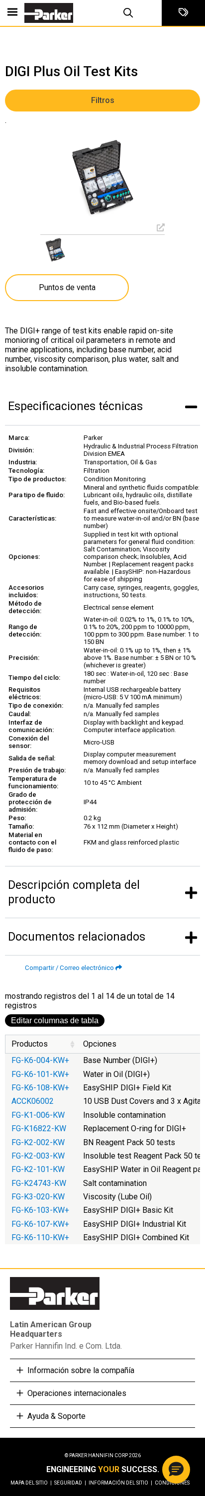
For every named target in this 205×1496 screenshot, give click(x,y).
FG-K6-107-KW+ (41, 1224)
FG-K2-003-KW (39, 1156)
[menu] (12, 12)
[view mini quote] (183, 13)
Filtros (102, 100)
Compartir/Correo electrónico (69, 967)
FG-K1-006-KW (40, 1115)
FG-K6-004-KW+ (40, 1060)
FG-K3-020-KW (38, 1196)
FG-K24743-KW (40, 1183)
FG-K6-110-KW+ (41, 1237)
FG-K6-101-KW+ (40, 1074)
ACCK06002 (33, 1101)
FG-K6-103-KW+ (40, 1210)
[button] (176, 1470)
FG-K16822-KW (39, 1128)
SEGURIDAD (70, 1483)
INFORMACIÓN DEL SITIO (120, 1483)
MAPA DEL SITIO (31, 1483)
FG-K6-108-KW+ (40, 1087)
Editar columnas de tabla (55, 1020)
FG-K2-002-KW (38, 1142)
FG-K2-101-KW (39, 1169)
